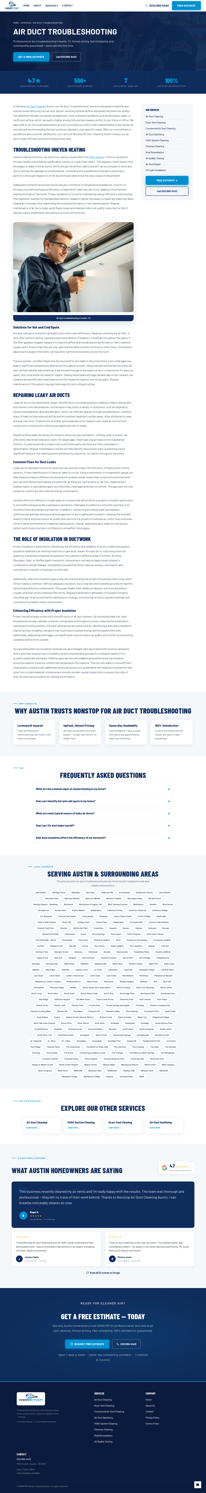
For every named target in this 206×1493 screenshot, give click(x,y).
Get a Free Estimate (31, 56)
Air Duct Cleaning (36, 106)
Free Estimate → (167, 180)
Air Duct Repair (153, 164)
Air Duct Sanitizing (155, 134)
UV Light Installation (156, 170)
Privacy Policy (152, 1417)
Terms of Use (152, 1423)
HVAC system (96, 157)
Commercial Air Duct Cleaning (161, 128)
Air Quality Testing (155, 158)
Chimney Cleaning (155, 146)
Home (26, 5)
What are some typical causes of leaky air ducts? (65, 813)
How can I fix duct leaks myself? (55, 825)
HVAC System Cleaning (157, 140)
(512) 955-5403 (128, 1344)
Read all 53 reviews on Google (105, 1272)
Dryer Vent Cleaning (156, 122)
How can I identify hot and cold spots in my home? (65, 800)
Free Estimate (186, 5)
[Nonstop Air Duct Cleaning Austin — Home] (12, 5)
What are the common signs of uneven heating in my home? (71, 788)
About (37, 5)
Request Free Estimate (89, 1344)
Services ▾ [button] (52, 5)
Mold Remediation (155, 152)
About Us (150, 1405)
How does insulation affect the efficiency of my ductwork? (71, 837)
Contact (67, 5)
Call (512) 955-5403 (66, 56)
